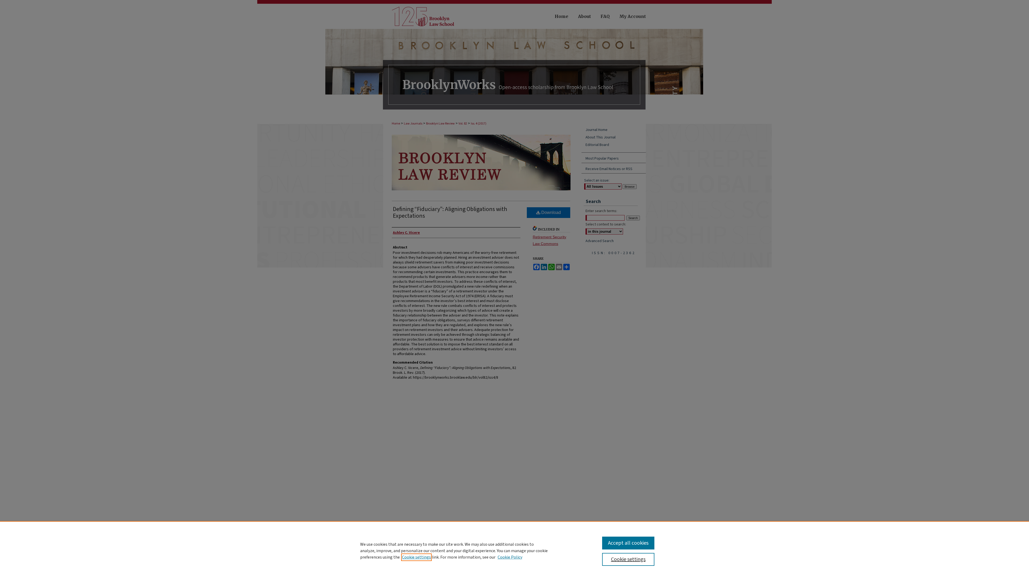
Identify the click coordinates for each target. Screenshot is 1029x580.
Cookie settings (416, 557)
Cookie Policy (510, 557)
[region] (514, 550)
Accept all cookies (628, 543)
